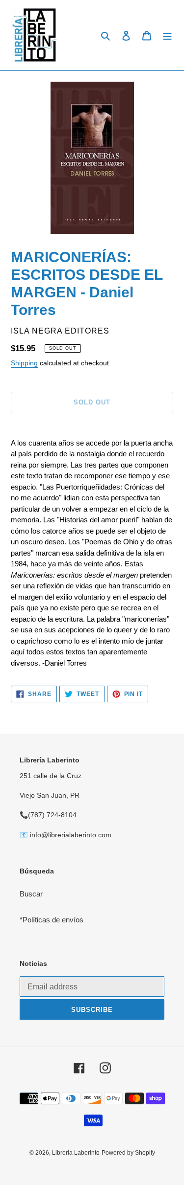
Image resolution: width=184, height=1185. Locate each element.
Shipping (24, 363)
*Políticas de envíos (51, 920)
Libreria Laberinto (76, 1152)
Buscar (31, 894)
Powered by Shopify (128, 1152)
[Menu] (167, 35)
